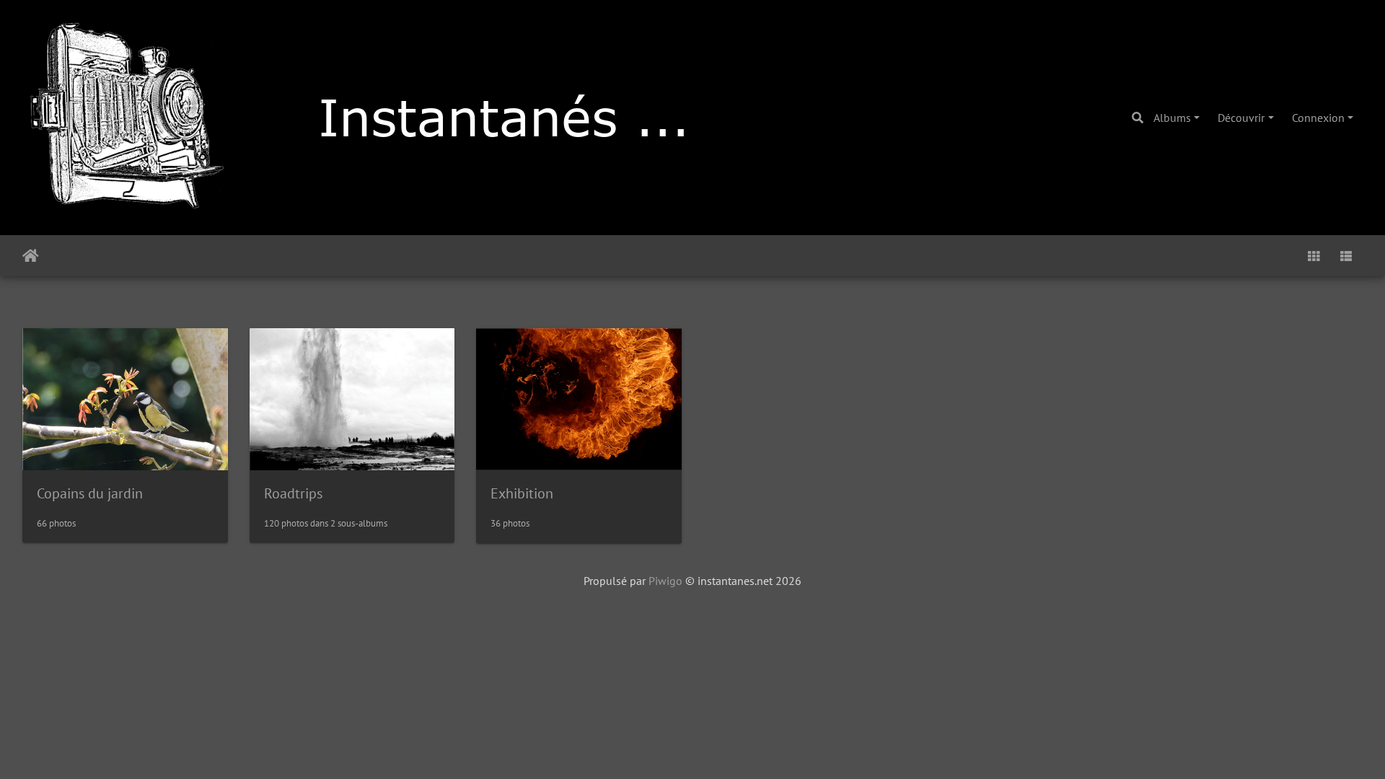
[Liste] (1346, 255)
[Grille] (1313, 255)
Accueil (30, 256)
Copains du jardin (90, 493)
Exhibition (522, 493)
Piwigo (665, 580)
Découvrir (1241, 117)
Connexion (1318, 117)
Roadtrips (293, 493)
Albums (1172, 117)
